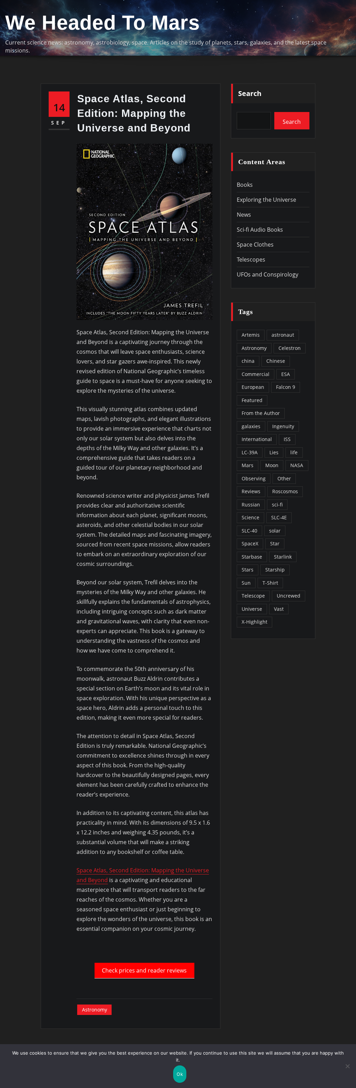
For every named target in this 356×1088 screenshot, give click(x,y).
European (253, 387)
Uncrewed (288, 595)
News (244, 214)
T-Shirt (270, 582)
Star (275, 543)
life (294, 452)
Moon (271, 465)
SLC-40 (249, 530)
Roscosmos (285, 491)
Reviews (251, 491)
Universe (252, 609)
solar (275, 530)
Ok (180, 1074)
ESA (285, 374)
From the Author (261, 413)
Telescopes (251, 259)
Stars (247, 569)
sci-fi (277, 504)
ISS (287, 439)
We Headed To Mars (102, 22)
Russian (251, 504)
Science (250, 517)
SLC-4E (279, 517)
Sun (246, 582)
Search (249, 93)
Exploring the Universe (266, 199)
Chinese (275, 361)
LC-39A (250, 452)
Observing (254, 478)
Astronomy (94, 1009)
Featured (252, 400)
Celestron (289, 348)
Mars (247, 465)
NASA (296, 465)
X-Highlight (254, 621)
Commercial (255, 374)
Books (245, 185)
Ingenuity (283, 426)
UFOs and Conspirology (267, 274)
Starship (275, 569)
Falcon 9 (285, 387)
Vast (279, 609)
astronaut (283, 334)
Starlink (283, 556)
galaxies (251, 426)
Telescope (253, 595)
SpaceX (250, 543)
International (257, 439)
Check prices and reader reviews (144, 970)
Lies (273, 452)
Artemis (251, 334)
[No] (347, 1066)
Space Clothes (255, 244)
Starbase (252, 556)
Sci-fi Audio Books (260, 229)
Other (284, 478)
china (248, 361)
